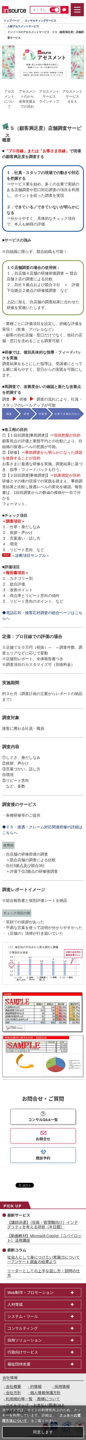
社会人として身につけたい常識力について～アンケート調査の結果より (43, 1259)
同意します (43, 1432)
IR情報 (36, 1386)
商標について (48, 1399)
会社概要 (13, 1386)
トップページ (12, 20)
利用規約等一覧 (19, 1399)
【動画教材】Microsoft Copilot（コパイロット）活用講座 (44, 1238)
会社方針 (13, 1392)
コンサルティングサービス (40, 20)
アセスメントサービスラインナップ (49, 96)
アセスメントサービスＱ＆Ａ (72, 96)
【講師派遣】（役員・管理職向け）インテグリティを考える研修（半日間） (42, 1225)
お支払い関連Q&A (48, 1405)
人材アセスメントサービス (23, 26)
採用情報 (62, 1386)
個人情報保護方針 (45, 1392)
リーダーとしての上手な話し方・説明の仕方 (43, 1273)
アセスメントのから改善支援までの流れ (27, 98)
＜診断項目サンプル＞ (30, 555)
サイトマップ (17, 1405)
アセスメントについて (9, 98)
